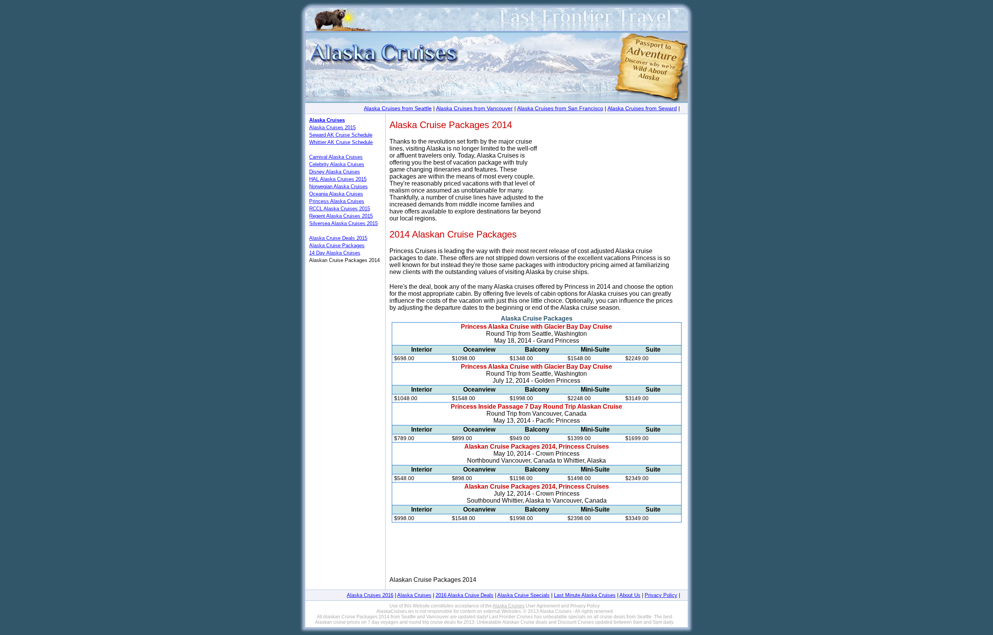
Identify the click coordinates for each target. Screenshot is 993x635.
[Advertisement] (620, 192)
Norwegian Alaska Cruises (338, 186)
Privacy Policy (661, 595)
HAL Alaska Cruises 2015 (338, 179)
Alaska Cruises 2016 (370, 595)
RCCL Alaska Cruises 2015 (339, 209)
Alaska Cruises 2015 (332, 127)
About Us (629, 595)
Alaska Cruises (414, 595)
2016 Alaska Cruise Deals (464, 595)
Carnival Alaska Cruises (336, 157)
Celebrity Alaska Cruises (336, 164)
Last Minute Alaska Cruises (585, 595)
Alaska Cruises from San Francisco (560, 108)
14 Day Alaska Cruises (334, 253)
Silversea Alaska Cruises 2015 (343, 223)
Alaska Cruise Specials (523, 595)
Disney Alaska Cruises (334, 172)
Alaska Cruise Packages (337, 245)
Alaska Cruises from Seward (642, 108)
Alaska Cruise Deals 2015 (338, 238)
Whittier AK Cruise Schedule (341, 142)
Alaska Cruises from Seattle (398, 108)
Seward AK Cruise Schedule (340, 135)
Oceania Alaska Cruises (336, 194)
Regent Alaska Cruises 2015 (341, 216)
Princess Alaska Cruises (336, 201)
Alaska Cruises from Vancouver (474, 108)
